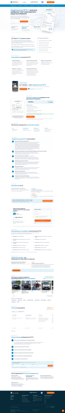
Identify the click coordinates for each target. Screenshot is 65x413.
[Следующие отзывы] (14, 331)
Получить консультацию (47, 200)
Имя (12, 364)
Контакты (53, 5)
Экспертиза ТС (35, 395)
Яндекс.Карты (21, 311)
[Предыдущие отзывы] (12, 331)
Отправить (50, 365)
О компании (43, 5)
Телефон (23, 364)
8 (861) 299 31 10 (34, 1)
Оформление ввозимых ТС (48, 395)
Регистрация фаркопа (25, 399)
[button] (15, 86)
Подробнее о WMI (15, 270)
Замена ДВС (23, 396)
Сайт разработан (50, 407)
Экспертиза (20, 5)
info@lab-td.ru (30, 393)
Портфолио (48, 5)
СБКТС (45, 400)
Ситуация (33, 364)
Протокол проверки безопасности (38, 398)
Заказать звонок (50, 2)
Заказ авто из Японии (47, 396)
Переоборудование (13, 5)
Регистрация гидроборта (25, 400)
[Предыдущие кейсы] (12, 296)
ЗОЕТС (45, 401)
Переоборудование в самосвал (26, 401)
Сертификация (32, 5)
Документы (26, 5)
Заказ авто (38, 5)
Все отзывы (14, 311)
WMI (15, 143)
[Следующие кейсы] (14, 296)
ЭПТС (45, 399)
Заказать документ (30, 116)
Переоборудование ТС (25, 395)
